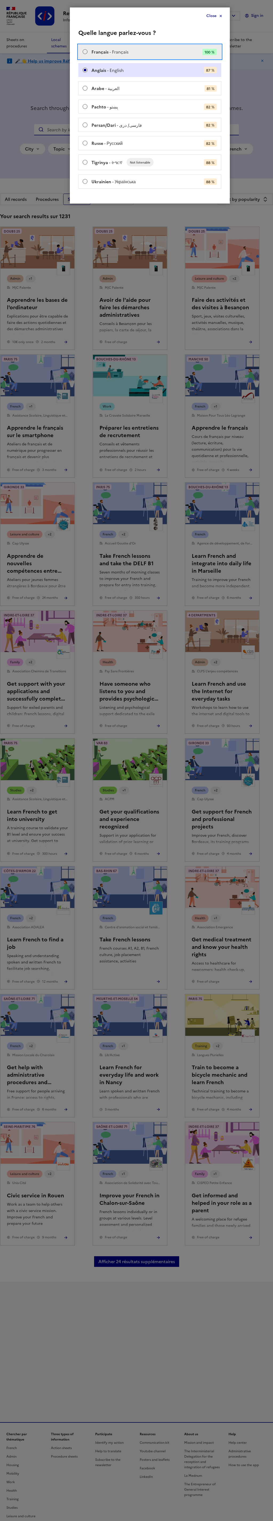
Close (211, 16)
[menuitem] (149, 52)
